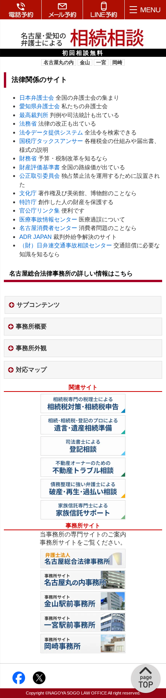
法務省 (28, 123)
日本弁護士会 (36, 97)
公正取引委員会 (39, 175)
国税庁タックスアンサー (51, 141)
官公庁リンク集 (39, 210)
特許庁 (28, 202)
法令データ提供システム (51, 132)
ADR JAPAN (35, 236)
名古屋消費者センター (48, 228)
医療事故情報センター (48, 219)
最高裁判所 (33, 115)
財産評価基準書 (39, 167)
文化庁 (28, 193)
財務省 (28, 158)
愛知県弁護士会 (39, 106)
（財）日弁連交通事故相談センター (66, 245)
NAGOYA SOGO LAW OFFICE (77, 693)
